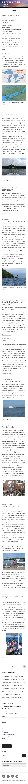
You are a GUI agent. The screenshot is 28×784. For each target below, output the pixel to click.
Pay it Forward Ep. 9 (9, 427)
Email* (4, 722)
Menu (14, 10)
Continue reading (6, 109)
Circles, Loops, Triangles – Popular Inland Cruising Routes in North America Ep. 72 (13, 302)
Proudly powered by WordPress (17, 780)
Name (3, 716)
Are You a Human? (7, 737)
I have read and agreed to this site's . (12, 707)
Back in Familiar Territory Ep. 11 (12, 381)
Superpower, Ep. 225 (17, 676)
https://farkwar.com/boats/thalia (10, 210)
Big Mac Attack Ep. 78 (9, 115)
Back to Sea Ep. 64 (8, 341)
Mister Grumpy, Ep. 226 (18, 679)
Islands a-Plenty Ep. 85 (10, 22)
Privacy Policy (6, 708)
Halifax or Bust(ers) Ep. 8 (10, 506)
